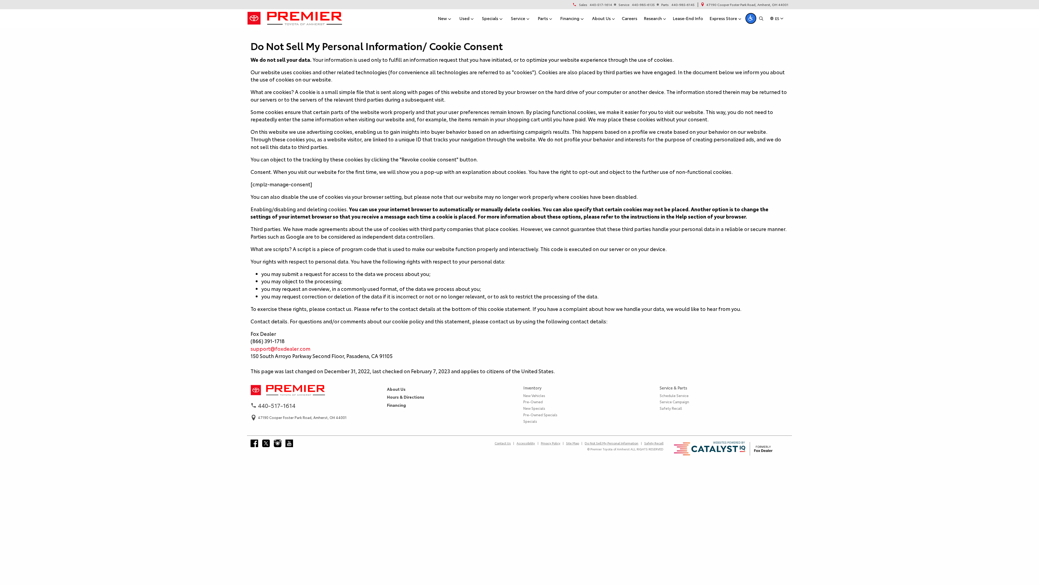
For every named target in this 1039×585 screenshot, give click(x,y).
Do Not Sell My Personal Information (611, 443)
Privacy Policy (550, 443)
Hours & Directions (405, 397)
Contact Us (503, 443)
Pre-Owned (533, 401)
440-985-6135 (643, 4)
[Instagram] (277, 443)
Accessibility (526, 443)
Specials (530, 421)
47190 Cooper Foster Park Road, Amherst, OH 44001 (747, 4)
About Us (396, 389)
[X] (266, 443)
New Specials (534, 408)
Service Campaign (674, 401)
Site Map (572, 443)
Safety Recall (671, 408)
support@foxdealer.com (280, 348)
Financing (396, 405)
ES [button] (777, 18)
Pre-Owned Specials (540, 414)
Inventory (532, 388)
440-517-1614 (601, 4)
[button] (750, 18)
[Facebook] (254, 443)
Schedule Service (674, 395)
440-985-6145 (683, 4)
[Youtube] (289, 443)
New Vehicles (534, 395)
